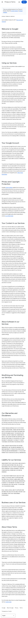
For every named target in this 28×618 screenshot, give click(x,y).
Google (3, 607)
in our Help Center (9, 216)
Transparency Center (7, 611)
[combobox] (8, 615)
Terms (21, 607)
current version (14, 10)
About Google (10, 607)
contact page (8, 601)
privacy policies (9, 187)
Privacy (16, 607)
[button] (2, 2)
